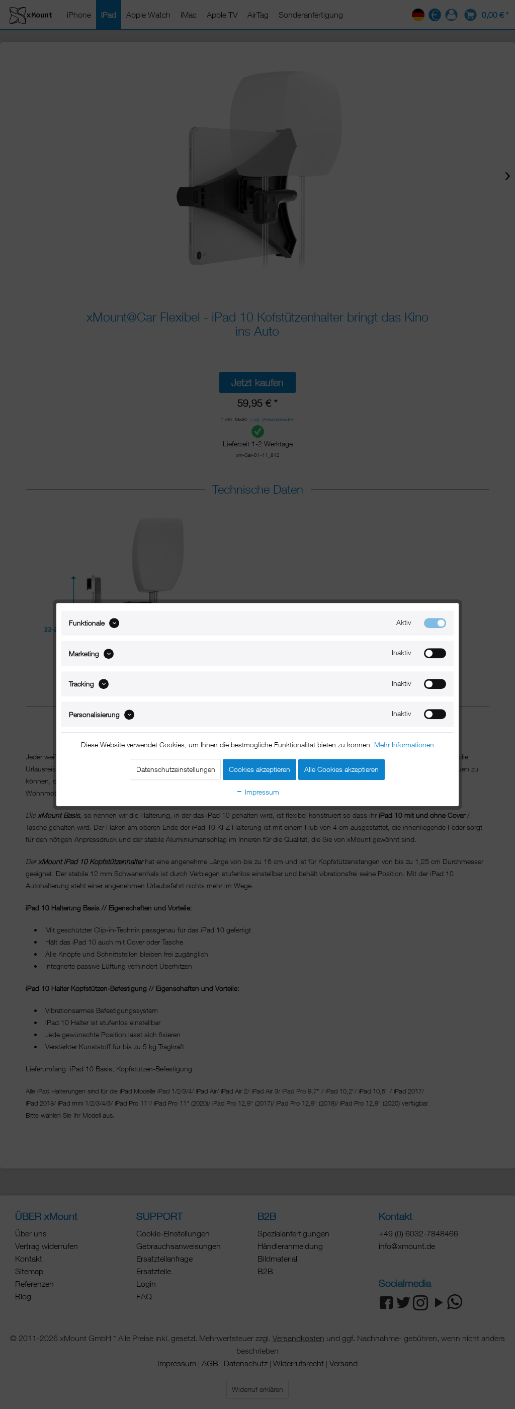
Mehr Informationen (404, 744)
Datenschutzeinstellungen (175, 769)
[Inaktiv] (435, 654)
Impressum (261, 792)
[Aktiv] (435, 623)
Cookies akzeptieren (259, 769)
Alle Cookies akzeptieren (341, 769)
